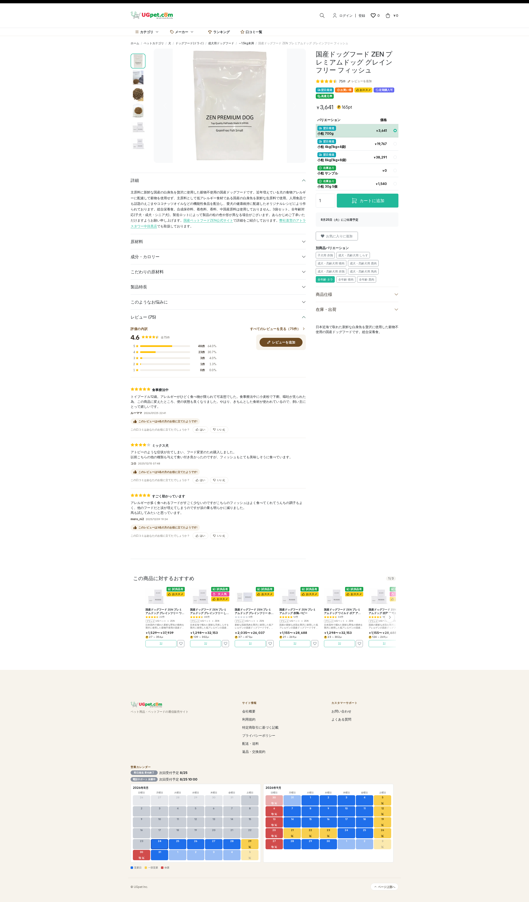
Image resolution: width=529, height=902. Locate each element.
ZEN (172, 620)
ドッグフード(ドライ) (189, 43)
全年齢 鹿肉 (366, 279)
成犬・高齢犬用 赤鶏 (331, 271)
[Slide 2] (138, 77)
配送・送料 (250, 743)
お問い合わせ (341, 711)
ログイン (346, 15)
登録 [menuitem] (362, 15)
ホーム (135, 43)
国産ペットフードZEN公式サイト (208, 220)
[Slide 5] (138, 127)
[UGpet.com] (152, 15)
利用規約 (248, 719)
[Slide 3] (138, 94)
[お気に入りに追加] (180, 643)
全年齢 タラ (325, 279)
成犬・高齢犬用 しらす (353, 255)
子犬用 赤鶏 (325, 255)
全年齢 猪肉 (346, 279)
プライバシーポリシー (258, 735)
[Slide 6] (138, 143)
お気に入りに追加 (339, 236)
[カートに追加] (160, 643)
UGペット (161, 620)
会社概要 (248, 711)
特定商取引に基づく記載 (260, 727)
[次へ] (390, 617)
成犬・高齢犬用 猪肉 (331, 263)
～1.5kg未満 (246, 43)
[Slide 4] (138, 110)
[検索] (322, 15)
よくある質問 (341, 719)
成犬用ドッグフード (221, 43)
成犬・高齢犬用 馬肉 (363, 271)
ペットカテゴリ (154, 43)
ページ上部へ (386, 887)
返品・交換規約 (253, 752)
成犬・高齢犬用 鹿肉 (363, 263)
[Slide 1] (138, 61)
